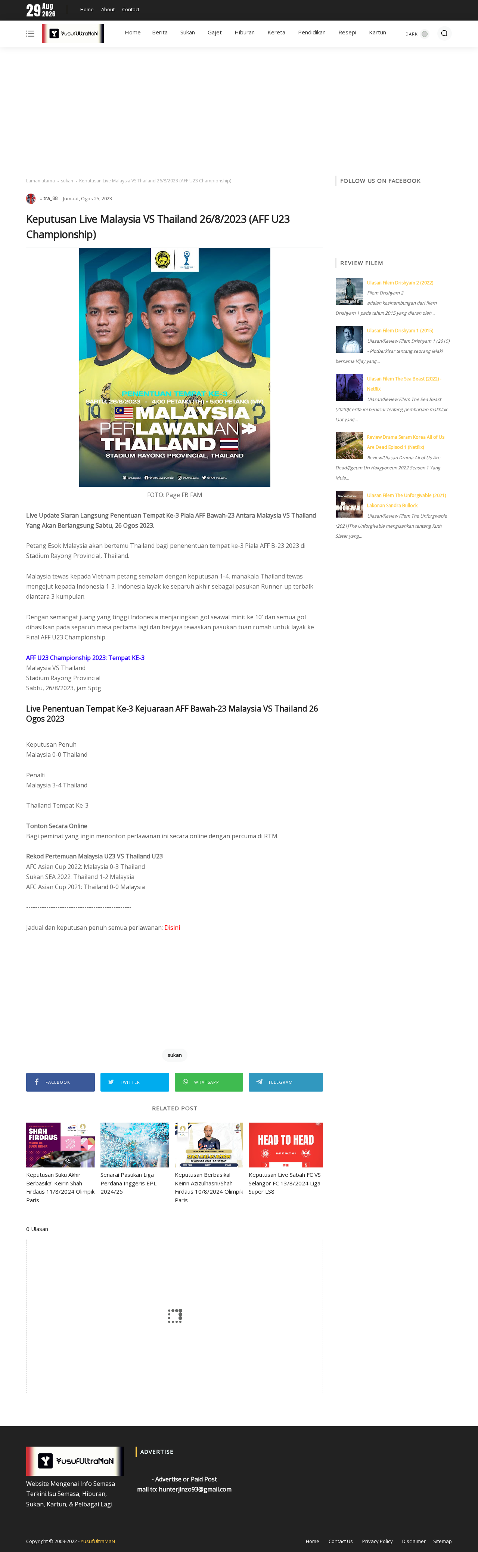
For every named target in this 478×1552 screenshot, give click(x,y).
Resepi (347, 32)
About (108, 9)
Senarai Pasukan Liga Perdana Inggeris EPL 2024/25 (128, 1183)
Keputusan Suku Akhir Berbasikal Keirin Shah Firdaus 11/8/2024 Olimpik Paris (60, 1187)
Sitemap (442, 1541)
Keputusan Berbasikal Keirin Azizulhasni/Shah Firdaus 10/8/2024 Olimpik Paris (209, 1187)
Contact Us (341, 1541)
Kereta (276, 32)
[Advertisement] (239, 112)
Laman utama (40, 181)
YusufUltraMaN (98, 1541)
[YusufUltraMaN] (73, 35)
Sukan (187, 32)
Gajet (215, 32)
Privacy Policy (377, 1541)
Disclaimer (414, 1541)
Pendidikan (312, 32)
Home (87, 9)
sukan (67, 181)
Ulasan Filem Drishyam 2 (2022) (400, 283)
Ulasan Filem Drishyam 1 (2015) (400, 330)
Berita (160, 32)
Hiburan (245, 32)
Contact (130, 9)
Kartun (377, 32)
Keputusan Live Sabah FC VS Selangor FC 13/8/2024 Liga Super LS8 (285, 1183)
